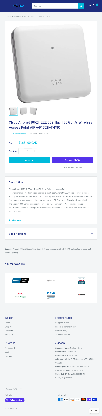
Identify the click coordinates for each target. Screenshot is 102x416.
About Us (9, 334)
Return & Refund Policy (65, 326)
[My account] (90, 5)
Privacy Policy (61, 330)
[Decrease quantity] (21, 151)
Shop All (8, 326)
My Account (10, 348)
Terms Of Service (62, 334)
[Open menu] (6, 6)
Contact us (9, 330)
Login (7, 352)
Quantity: (13, 151)
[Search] (81, 6)
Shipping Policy (62, 322)
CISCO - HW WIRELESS (17, 133)
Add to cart (29, 160)
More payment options (72, 167)
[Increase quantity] (34, 151)
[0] (95, 5)
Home (7, 16)
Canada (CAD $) (11, 389)
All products (16, 16)
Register (9, 356)
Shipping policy (11, 252)
